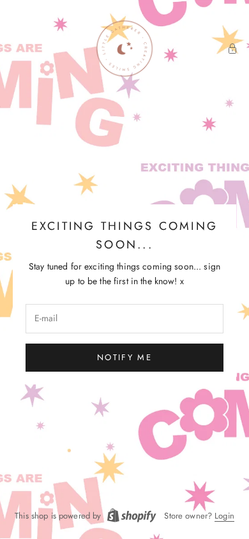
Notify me (124, 357)
